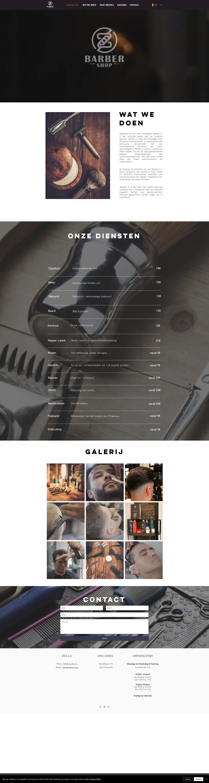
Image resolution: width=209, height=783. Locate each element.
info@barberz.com (70, 667)
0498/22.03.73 (70, 664)
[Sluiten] (206, 779)
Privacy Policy (95, 779)
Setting (187, 779)
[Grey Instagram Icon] (108, 706)
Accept (198, 779)
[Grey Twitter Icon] (104, 706)
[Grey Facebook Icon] (100, 706)
